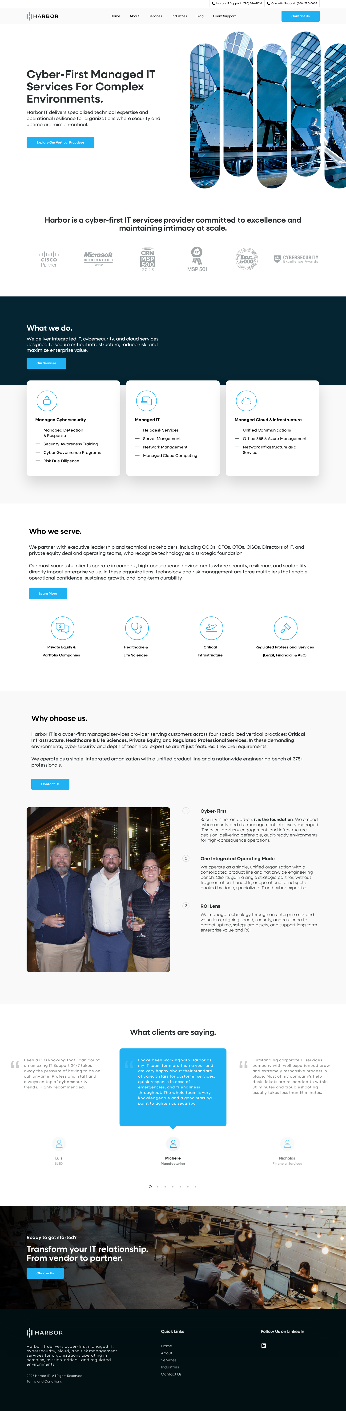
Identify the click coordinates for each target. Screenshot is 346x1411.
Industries (170, 1367)
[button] (301, 16)
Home (166, 1346)
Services (169, 1360)
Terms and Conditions (44, 1381)
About (166, 1353)
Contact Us (171, 1374)
